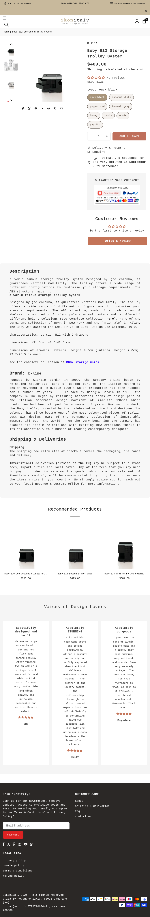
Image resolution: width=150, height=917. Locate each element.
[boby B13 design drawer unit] (75, 547)
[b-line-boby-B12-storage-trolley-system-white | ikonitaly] (11, 81)
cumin (108, 115)
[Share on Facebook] (23, 109)
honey (93, 115)
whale (123, 115)
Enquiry (98, 152)
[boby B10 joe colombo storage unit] (25, 547)
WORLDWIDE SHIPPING (18, 3)
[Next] (75, 71)
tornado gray (121, 106)
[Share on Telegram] (48, 109)
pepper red (97, 106)
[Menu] (4, 18)
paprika (95, 124)
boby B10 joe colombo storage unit (25, 574)
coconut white (121, 97)
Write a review (118, 241)
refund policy (13, 876)
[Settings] (137, 21)
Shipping (94, 69)
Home (6, 32)
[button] (144, 21)
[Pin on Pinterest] (35, 109)
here (110, 319)
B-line (92, 43)
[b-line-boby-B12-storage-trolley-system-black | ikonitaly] (11, 48)
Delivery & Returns (108, 148)
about (79, 801)
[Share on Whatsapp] (55, 109)
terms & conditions (17, 870)
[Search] (6, 24)
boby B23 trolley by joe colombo (124, 574)
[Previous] (26, 71)
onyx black (97, 97)
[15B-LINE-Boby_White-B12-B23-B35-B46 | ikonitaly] (11, 65)
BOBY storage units (82, 362)
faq (77, 811)
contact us (83, 816)
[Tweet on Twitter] (29, 109)
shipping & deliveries (92, 806)
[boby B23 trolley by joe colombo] (124, 547)
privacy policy (14, 860)
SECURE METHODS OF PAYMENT (129, 3)
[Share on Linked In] (42, 109)
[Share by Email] (61, 109)
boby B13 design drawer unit (75, 574)
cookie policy (13, 865)
